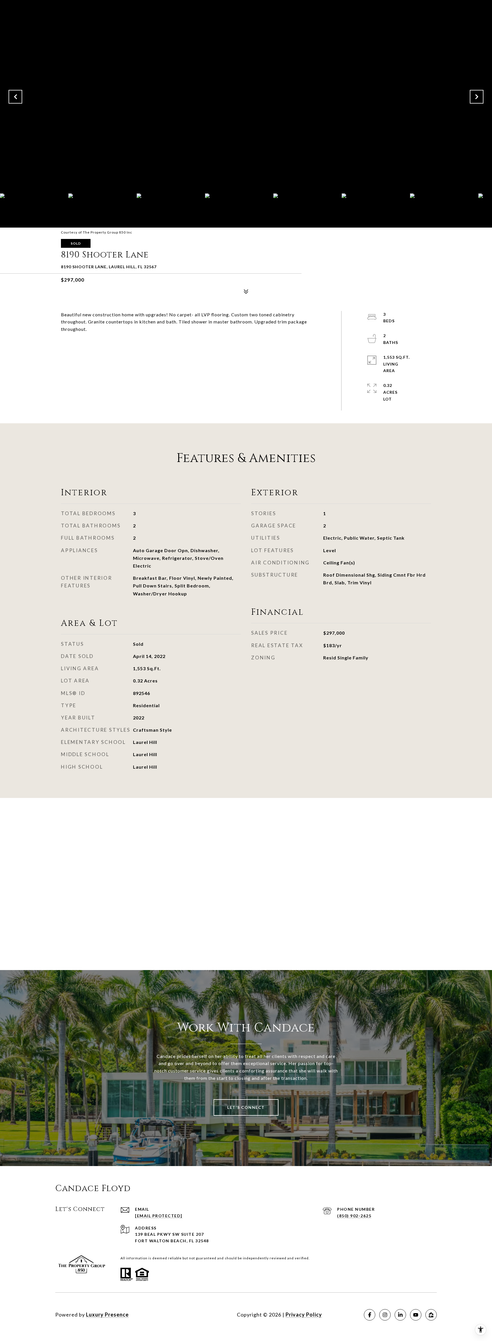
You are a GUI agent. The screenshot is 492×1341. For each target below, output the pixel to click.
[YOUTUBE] (415, 1315)
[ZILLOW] (431, 1315)
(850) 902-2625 (354, 1215)
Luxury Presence (107, 1314)
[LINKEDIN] (400, 1315)
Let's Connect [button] (246, 1107)
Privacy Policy (304, 1314)
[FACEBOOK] (369, 1315)
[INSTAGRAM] (385, 1315)
